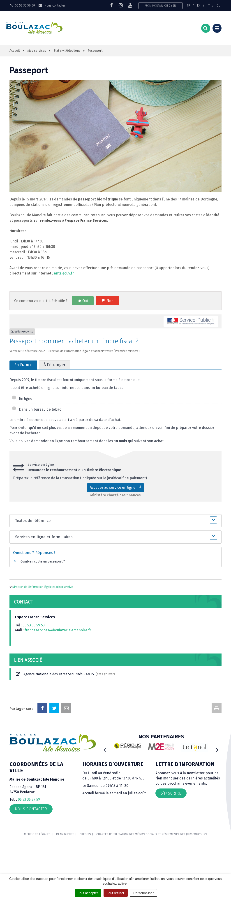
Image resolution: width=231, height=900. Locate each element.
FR (188, 5)
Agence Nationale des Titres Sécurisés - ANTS (68, 674)
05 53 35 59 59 (29, 799)
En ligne (24, 398)
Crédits (85, 834)
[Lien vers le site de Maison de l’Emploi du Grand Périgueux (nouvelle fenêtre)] (161, 746)
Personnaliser (143, 893)
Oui (85, 301)
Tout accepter (88, 893)
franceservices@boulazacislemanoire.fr (58, 630)
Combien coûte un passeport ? (43, 561)
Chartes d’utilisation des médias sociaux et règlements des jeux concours (151, 834)
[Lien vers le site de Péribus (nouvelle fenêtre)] (127, 746)
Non (109, 301)
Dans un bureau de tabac (39, 409)
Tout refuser (115, 893)
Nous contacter (54, 5)
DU (218, 5)
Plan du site (65, 834)
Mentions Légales (37, 834)
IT (209, 5)
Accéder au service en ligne (114, 487)
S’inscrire (171, 793)
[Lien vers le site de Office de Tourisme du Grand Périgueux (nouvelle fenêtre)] (194, 747)
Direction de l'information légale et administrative (42, 586)
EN (199, 5)
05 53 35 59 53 (34, 625)
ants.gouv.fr (64, 273)
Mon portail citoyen (160, 5)
